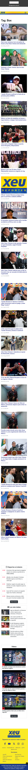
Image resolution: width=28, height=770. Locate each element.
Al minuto (17, 759)
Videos (16, 758)
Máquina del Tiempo (19, 756)
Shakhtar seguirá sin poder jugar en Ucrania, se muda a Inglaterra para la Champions (16, 585)
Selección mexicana (7, 759)
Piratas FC (5, 758)
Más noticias (14, 601)
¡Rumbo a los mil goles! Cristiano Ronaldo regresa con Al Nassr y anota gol (15, 578)
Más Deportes (18, 754)
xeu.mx (4, 747)
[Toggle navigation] (25, 12)
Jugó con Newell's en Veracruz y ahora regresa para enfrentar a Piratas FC (18, 612)
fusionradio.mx (10, 747)
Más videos (14, 716)
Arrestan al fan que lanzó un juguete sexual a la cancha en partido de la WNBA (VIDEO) (16, 571)
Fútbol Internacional (7, 756)
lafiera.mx (18, 747)
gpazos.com (14, 749)
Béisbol (4, 761)
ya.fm (23, 747)
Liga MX (4, 754)
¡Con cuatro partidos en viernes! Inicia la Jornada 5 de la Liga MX (17, 618)
